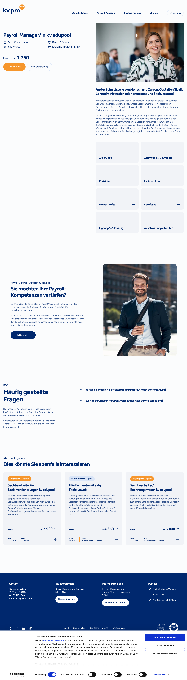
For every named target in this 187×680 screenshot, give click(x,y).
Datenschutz (119, 628)
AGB (66, 628)
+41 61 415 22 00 (17, 595)
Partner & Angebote (105, 13)
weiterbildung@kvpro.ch (20, 598)
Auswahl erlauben (165, 645)
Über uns (154, 13)
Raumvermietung (132, 13)
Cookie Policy (79, 628)
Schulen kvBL (159, 594)
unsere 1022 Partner (53, 640)
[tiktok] (30, 628)
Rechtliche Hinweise (99, 628)
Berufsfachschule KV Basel (165, 600)
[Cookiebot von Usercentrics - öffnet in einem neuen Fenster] (17, 675)
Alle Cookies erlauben (165, 637)
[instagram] (10, 628)
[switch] (92, 674)
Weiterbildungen (80, 13)
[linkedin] (23, 628)
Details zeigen (159, 674)
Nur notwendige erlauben (165, 653)
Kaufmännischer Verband (164, 589)
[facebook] (17, 628)
